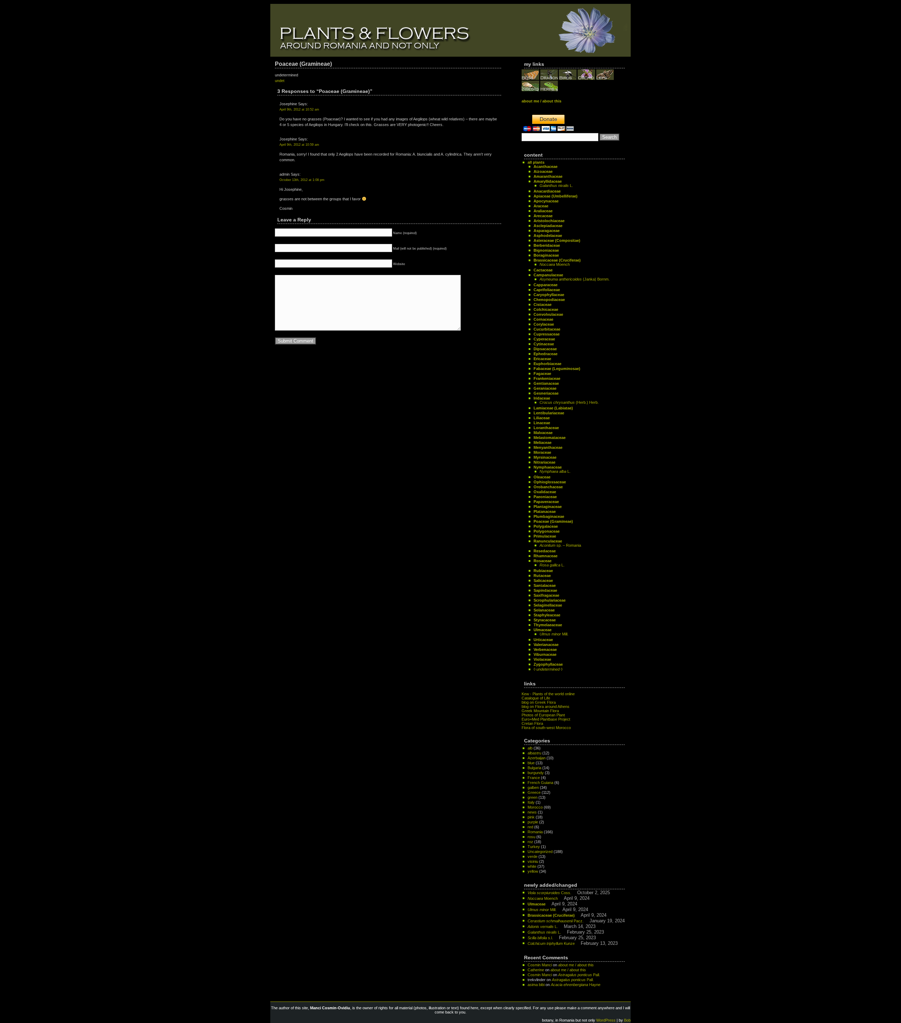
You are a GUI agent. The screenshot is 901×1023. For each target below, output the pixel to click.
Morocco (535, 807)
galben (533, 787)
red (530, 827)
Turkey (534, 847)
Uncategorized (540, 851)
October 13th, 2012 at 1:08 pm (302, 180)
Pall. (579, 975)
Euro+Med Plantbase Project (546, 719)
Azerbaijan (537, 758)
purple (533, 822)
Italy (531, 802)
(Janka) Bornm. (575, 279)
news (532, 812)
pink (531, 817)
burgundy (536, 773)
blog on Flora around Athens (545, 706)
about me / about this (576, 965)
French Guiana (540, 782)
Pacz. (556, 921)
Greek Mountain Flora (540, 711)
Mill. (554, 634)
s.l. (540, 938)
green (532, 797)
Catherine (536, 970)
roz (530, 842)
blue (531, 763)
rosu (531, 837)
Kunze (551, 943)
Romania (535, 832)
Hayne (575, 985)
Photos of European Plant (543, 715)
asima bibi (536, 985)
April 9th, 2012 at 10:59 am (299, 144)
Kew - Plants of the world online (548, 694)
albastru (534, 753)
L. (556, 185)
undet (279, 81)
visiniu (533, 861)
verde (532, 856)
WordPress (606, 1020)
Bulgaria (534, 768)
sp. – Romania (560, 545)
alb (530, 748)
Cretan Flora (532, 723)
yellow (533, 871)
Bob (627, 1020)
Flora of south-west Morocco (546, 728)
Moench (555, 264)
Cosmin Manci (540, 965)
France (534, 778)
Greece (534, 792)
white (532, 866)
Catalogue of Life (536, 698)
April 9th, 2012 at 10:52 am (299, 109)
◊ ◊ (548, 669)
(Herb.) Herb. (569, 402)
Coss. (549, 893)
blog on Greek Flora (539, 702)
